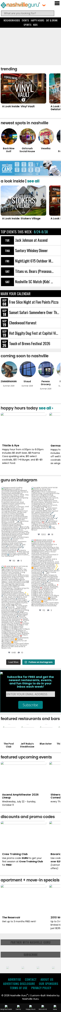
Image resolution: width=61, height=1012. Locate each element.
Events (25, 20)
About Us (47, 979)
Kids (35, 24)
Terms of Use (18, 988)
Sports (27, 24)
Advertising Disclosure (19, 984)
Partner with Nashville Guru (30, 942)
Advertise (14, 979)
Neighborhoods (12, 20)
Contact (31, 979)
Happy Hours (37, 20)
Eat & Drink (51, 20)
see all (33, 181)
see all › (46, 408)
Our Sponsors (48, 984)
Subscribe (31, 955)
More (55, 1009)
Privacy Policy (41, 988)
